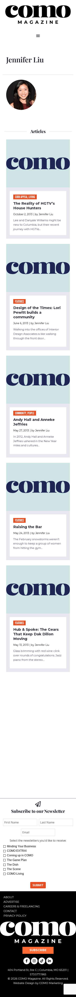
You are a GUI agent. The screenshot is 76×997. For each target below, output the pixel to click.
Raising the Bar (27, 527)
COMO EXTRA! (17, 850)
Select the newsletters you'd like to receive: (38, 840)
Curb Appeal (21, 197)
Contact (10, 911)
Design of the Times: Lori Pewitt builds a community (37, 312)
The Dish (12, 864)
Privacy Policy (15, 915)
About (9, 897)
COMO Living (15, 873)
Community (20, 413)
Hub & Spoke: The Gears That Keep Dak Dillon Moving (36, 634)
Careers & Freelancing (22, 906)
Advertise (11, 901)
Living (32, 197)
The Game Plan (17, 860)
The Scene (14, 869)
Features (19, 301)
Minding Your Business (21, 846)
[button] (38, 36)
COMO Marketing (51, 983)
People (30, 413)
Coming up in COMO (20, 855)
